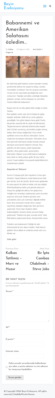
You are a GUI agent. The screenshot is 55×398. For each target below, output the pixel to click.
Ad (8, 327)
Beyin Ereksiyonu (14, 6)
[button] (50, 6)
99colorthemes (28, 394)
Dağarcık (9, 52)
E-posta (10, 339)
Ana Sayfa (37, 49)
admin (10, 49)
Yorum (9, 291)
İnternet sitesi (12, 351)
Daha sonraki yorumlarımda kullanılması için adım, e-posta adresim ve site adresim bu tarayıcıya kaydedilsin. (28, 366)
